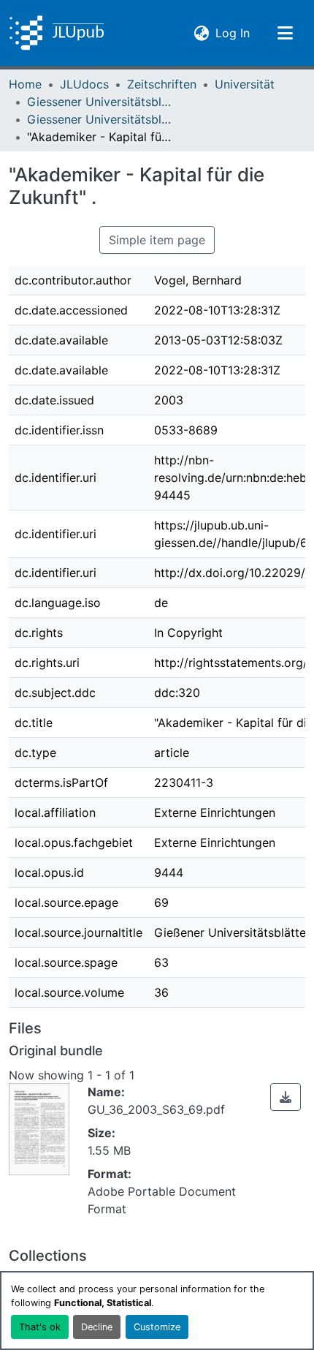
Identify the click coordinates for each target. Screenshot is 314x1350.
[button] (56, 33)
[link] (285, 1097)
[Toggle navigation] (284, 33)
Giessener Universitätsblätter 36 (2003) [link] (100, 119)
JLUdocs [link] (84, 84)
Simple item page (157, 240)
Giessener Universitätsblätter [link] (100, 101)
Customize (157, 1326)
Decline (96, 1326)
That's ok (40, 1326)
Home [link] (25, 84)
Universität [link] (245, 84)
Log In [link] (232, 32)
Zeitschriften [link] (161, 84)
